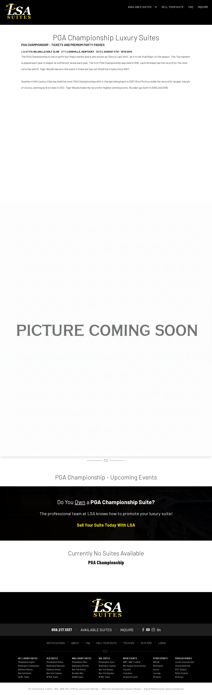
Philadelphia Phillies (55, 662)
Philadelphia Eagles (26, 662)
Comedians (127, 673)
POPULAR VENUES (183, 658)
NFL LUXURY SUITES (27, 658)
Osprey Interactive (174, 688)
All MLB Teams (52, 676)
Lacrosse (157, 673)
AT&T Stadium (181, 669)
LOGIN (162, 642)
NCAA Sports (158, 665)
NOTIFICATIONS (56, 642)
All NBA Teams (77, 676)
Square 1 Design (133, 688)
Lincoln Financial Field (184, 662)
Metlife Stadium (181, 673)
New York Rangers (106, 669)
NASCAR (156, 662)
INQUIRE (203, 7)
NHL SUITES (104, 658)
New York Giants (24, 673)
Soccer (156, 669)
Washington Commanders (28, 665)
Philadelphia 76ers (79, 662)
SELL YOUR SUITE (173, 7)
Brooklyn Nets (77, 673)
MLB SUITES (52, 658)
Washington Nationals (56, 665)
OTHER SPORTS (160, 658)
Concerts (127, 669)
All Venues (179, 676)
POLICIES (128, 642)
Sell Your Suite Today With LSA (106, 525)
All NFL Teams (23, 676)
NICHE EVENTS (130, 658)
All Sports (157, 676)
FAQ (190, 7)
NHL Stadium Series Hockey (134, 665)
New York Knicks (78, 669)
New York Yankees (54, 673)
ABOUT (75, 642)
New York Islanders (106, 673)
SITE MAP (146, 642)
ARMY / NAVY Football (131, 662)
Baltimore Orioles (54, 669)
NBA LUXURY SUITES (81, 658)
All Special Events (130, 676)
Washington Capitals (107, 665)
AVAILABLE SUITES (139, 7)
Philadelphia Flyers (106, 662)
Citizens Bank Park (182, 665)
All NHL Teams (104, 676)
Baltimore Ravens (25, 669)
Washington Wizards (80, 665)
